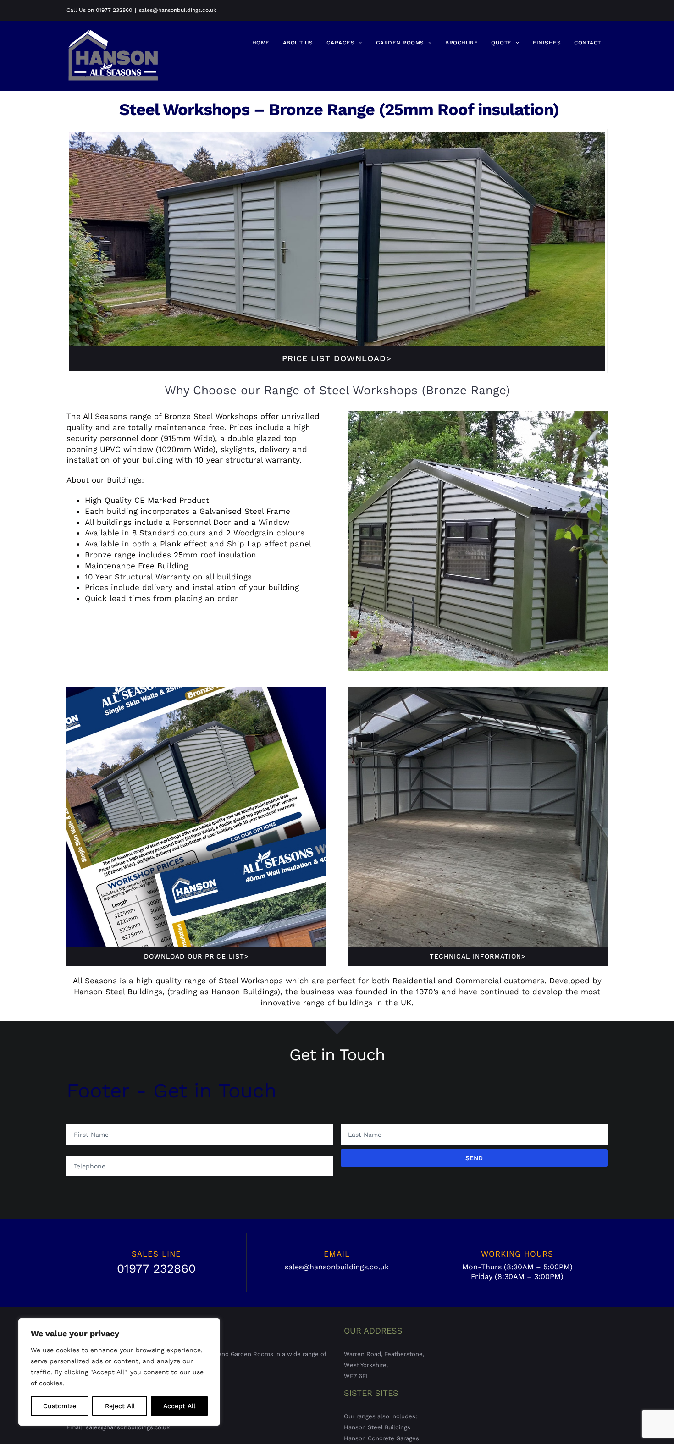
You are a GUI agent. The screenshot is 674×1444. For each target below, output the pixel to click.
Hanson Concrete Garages (381, 1438)
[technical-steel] (478, 690)
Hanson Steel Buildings (377, 1427)
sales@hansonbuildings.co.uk (177, 10)
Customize (59, 1406)
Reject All (120, 1406)
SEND (474, 1158)
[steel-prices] (196, 690)
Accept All (179, 1406)
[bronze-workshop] (337, 135)
